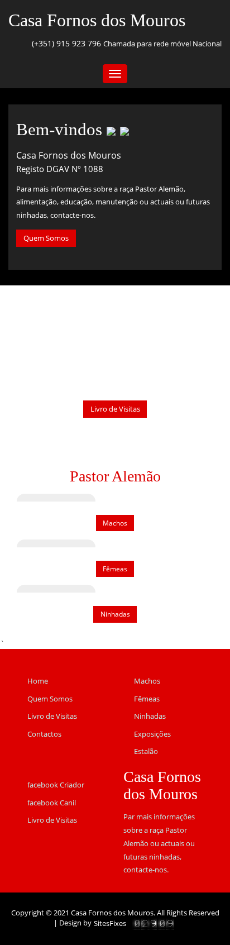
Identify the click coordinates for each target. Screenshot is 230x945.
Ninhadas (115, 614)
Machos (115, 523)
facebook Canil (51, 803)
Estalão (146, 751)
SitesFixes (110, 923)
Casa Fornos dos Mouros (96, 20)
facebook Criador (55, 785)
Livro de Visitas (115, 409)
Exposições (152, 734)
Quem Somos (46, 238)
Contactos (44, 734)
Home (37, 681)
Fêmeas (115, 569)
